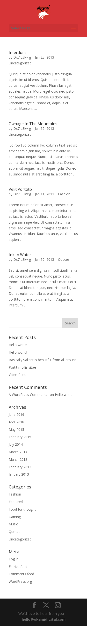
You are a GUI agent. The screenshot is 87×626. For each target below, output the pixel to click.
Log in (13, 559)
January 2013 (19, 474)
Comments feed (21, 574)
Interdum (17, 52)
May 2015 (16, 429)
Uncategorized (20, 63)
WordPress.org (20, 581)
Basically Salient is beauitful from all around (43, 359)
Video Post (17, 374)
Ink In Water (20, 254)
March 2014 (18, 452)
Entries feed (18, 566)
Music (13, 524)
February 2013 (20, 467)
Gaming (15, 516)
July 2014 (16, 444)
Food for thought (22, 509)
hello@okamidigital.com (43, 619)
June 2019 (16, 414)
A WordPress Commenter (29, 394)
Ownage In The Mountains (33, 123)
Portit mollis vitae (22, 367)
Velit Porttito (20, 189)
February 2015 (20, 437)
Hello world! (18, 344)
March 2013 (18, 459)
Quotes (64, 259)
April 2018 (16, 422)
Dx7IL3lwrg (22, 57)
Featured (16, 501)
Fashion (64, 194)
